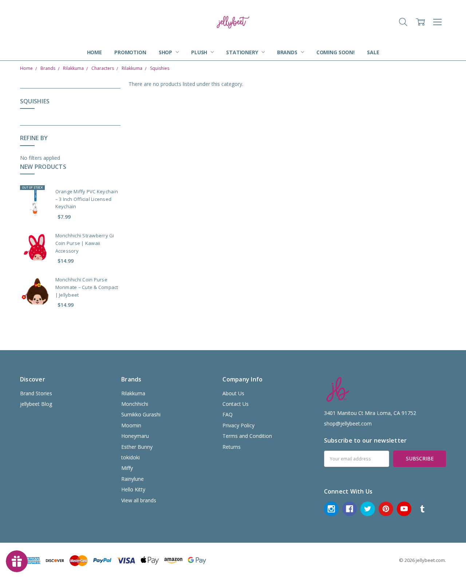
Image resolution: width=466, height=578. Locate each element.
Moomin (131, 425)
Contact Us (235, 403)
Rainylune (132, 478)
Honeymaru (135, 435)
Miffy (127, 467)
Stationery (242, 52)
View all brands (138, 500)
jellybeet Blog (36, 403)
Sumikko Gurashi (141, 414)
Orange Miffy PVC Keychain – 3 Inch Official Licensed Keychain (86, 199)
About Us (233, 393)
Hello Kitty (133, 489)
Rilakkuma (133, 393)
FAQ (227, 414)
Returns (231, 446)
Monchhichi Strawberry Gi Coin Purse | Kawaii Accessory (84, 243)
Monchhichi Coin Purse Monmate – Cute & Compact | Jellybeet (86, 287)
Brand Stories (36, 393)
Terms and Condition (247, 435)
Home (94, 52)
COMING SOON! (335, 52)
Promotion (130, 52)
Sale (373, 52)
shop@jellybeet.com (348, 423)
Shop (166, 52)
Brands (288, 52)
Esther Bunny (137, 446)
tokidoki (130, 457)
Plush (200, 52)
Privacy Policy (238, 425)
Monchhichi (134, 403)
